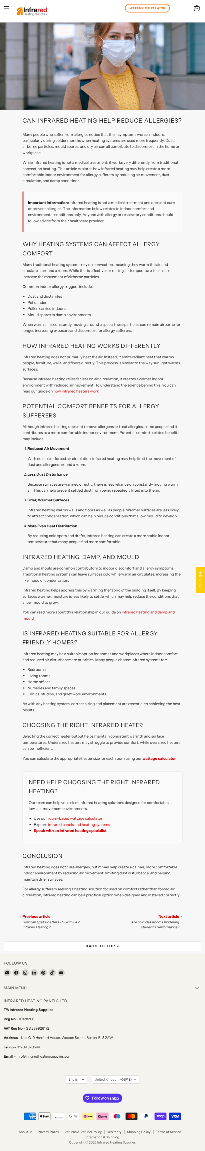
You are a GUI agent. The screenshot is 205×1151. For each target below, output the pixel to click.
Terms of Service (168, 1132)
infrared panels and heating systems (79, 824)
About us (25, 1132)
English (74, 1079)
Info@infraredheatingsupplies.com (44, 1056)
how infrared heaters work (77, 391)
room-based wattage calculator (75, 818)
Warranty (114, 1132)
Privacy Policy (48, 1132)
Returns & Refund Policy (83, 1132)
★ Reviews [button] (200, 580)
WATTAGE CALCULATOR (147, 8)
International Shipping (102, 1137)
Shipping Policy (138, 1132)
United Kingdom (113, 1079)
